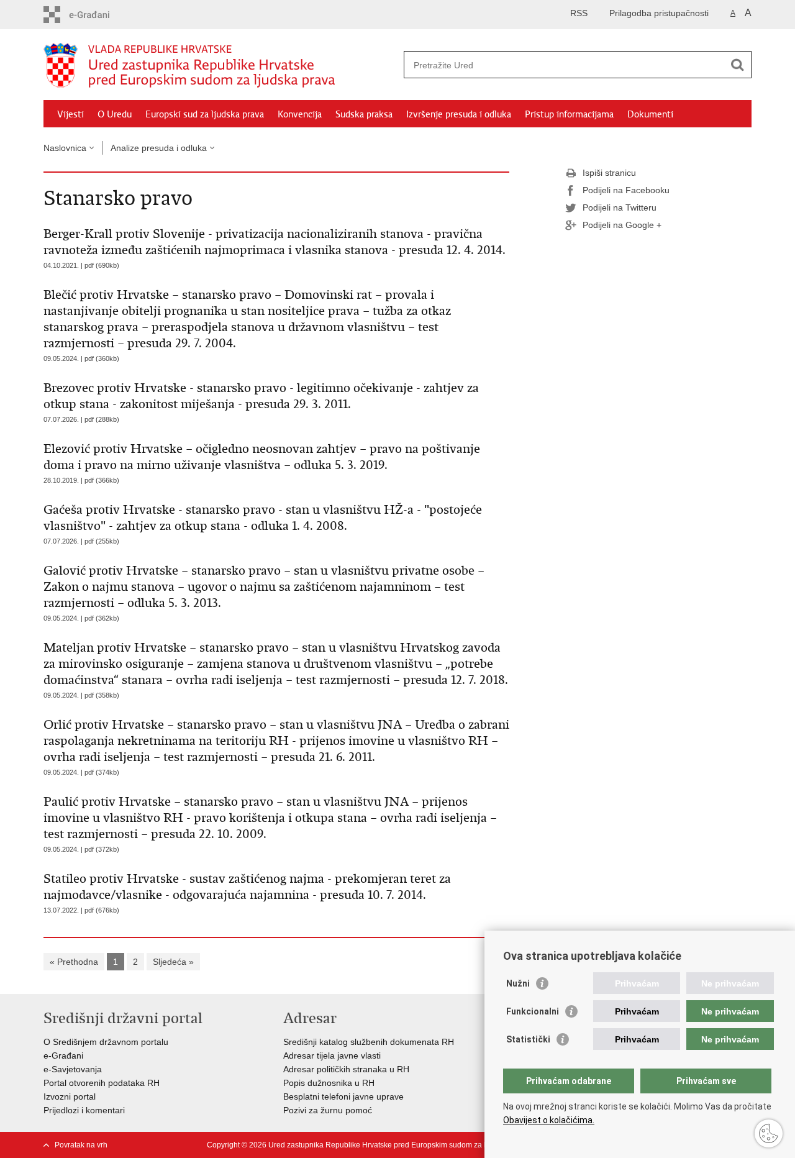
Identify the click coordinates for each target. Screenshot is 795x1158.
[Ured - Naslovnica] (220, 65)
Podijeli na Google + (622, 225)
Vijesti (70, 114)
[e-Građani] (96, 14)
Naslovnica (64, 148)
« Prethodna (74, 962)
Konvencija (300, 114)
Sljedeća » (173, 962)
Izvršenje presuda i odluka (458, 114)
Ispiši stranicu (609, 173)
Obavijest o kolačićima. (548, 1120)
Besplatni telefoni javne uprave (343, 1096)
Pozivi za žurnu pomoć (327, 1110)
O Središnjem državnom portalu (105, 1042)
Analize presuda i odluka (159, 148)
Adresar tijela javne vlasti (332, 1055)
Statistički (528, 1039)
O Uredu (115, 114)
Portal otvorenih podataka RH (101, 1083)
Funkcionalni (532, 1011)
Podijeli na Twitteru (619, 207)
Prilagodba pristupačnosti (659, 13)
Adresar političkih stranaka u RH (346, 1069)
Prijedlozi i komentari (84, 1110)
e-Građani (63, 1055)
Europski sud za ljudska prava (204, 114)
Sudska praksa (364, 114)
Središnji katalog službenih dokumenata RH (368, 1042)
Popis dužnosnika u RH (329, 1083)
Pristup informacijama (569, 114)
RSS (579, 13)
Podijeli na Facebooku (626, 190)
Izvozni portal (69, 1096)
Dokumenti (650, 114)
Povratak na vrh (81, 1145)
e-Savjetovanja (72, 1069)
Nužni (518, 983)
